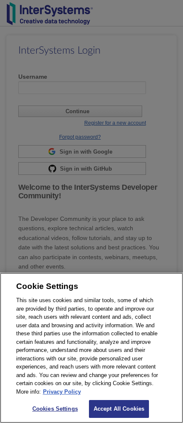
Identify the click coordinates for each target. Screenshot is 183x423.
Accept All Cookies (119, 409)
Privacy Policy (62, 392)
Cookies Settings (55, 409)
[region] (91, 348)
